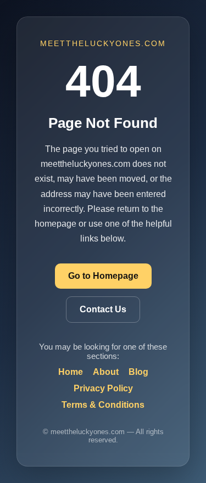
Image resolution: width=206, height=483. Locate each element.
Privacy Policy (103, 388)
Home (70, 372)
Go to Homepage (103, 275)
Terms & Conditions (103, 404)
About (106, 372)
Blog (138, 372)
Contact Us (103, 309)
